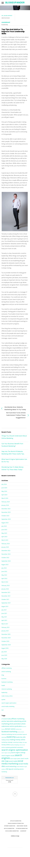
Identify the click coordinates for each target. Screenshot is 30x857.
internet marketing (7, 689)
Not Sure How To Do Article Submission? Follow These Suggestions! (16, 415)
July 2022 (4, 568)
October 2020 (5, 641)
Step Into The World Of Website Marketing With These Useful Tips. (13, 452)
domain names (10, 729)
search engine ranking (6, 752)
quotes (3, 699)
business (4, 678)
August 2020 (5, 648)
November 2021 (6, 596)
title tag (8, 769)
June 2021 (4, 613)
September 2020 (6, 645)
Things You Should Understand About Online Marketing (14, 437)
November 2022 (6, 554)
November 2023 (6, 512)
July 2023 (4, 526)
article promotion (15, 724)
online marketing (6, 747)
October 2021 (5, 599)
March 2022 (5, 582)
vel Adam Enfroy (7, 15)
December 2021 (6, 592)
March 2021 (5, 624)
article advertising (15, 721)
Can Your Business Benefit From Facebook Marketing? (12, 445)
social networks (20, 766)
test (3, 710)
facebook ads (18, 729)
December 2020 (6, 634)
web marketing (15, 769)
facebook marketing (7, 682)
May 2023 (4, 533)
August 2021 (5, 606)
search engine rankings (18, 752)
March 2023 (5, 540)
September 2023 (6, 519)
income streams (20, 731)
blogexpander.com (9, 777)
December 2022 (6, 550)
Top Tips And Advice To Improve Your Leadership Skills (13, 31)
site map (5, 761)
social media (13, 761)
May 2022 (4, 575)
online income (22, 744)
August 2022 (5, 564)
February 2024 (6, 502)
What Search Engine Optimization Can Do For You (14, 460)
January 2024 (5, 505)
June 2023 (4, 529)
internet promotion (17, 734)
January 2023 (5, 547)
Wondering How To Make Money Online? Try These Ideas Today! (12, 468)
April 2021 (4, 620)
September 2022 (6, 561)
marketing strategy (17, 742)
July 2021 (4, 610)
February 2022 (6, 585)
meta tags (24, 742)
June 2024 (4, 488)
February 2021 (6, 627)
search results (24, 758)
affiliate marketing (7, 668)
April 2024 (4, 495)
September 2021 (6, 603)
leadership (6, 22)
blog (3, 675)
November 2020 (6, 638)
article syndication (16, 726)
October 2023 (5, 515)
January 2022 (5, 589)
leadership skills (21, 737)
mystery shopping (14, 744)
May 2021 (4, 617)
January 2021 (5, 631)
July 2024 (4, 484)
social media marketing (8, 706)
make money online (7, 696)
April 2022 (4, 578)
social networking (10, 766)
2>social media (6, 719)
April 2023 (4, 536)
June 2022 (4, 571)
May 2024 (4, 491)
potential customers (17, 747)
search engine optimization (9, 703)
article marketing (6, 671)
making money (5, 740)
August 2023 (5, 522)
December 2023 (6, 508)
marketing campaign (7, 742)
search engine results (8, 755)
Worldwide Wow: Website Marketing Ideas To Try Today (15, 408)
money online (6, 745)
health (3, 685)
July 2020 (4, 652)
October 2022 (5, 557)
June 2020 (4, 655)
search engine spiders (15, 758)
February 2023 (6, 543)
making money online (17, 740)
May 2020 (4, 658)
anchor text (5, 721)
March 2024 (5, 498)
